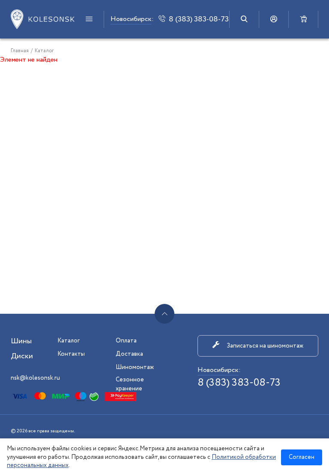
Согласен (301, 457)
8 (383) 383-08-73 (239, 382)
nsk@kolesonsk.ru (35, 378)
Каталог (68, 340)
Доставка (129, 354)
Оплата (126, 340)
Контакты (71, 354)
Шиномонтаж (135, 367)
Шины (21, 341)
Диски (22, 356)
